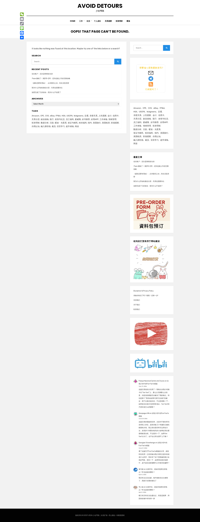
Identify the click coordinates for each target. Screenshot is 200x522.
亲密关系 (93, 116)
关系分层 (36, 119)
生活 (88, 21)
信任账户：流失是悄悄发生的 (42, 74)
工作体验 (103, 119)
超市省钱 (70, 126)
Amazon (35, 116)
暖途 (128, 21)
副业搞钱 (45, 119)
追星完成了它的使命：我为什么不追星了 (46, 92)
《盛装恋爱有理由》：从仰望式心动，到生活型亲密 (50, 83)
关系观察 (108, 21)
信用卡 (116, 116)
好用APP (94, 119)
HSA (63, 116)
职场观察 (115, 123)
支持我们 (136, 300)
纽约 (90, 123)
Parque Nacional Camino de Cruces (151, 381)
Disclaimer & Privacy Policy (143, 291)
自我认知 (36, 126)
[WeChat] (22, 14)
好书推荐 (86, 119)
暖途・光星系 (61, 123)
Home (72, 21)
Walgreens (78, 116)
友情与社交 (60, 119)
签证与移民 (73, 123)
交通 (86, 116)
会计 (110, 116)
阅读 (77, 126)
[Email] (22, 19)
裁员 (54, 126)
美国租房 (106, 123)
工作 (81, 21)
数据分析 (45, 123)
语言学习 (61, 126)
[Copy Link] (22, 23)
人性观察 (102, 116)
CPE (42, 116)
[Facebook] (22, 33)
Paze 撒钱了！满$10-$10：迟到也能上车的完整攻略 (51, 78)
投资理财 (119, 21)
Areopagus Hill (144, 413)
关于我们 (136, 305)
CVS (47, 116)
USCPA (70, 116)
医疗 (52, 119)
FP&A (58, 116)
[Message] (22, 28)
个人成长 (97, 21)
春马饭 (141, 469)
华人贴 (141, 487)
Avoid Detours (100, 6)
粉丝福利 (83, 123)
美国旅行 (97, 123)
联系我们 (136, 309)
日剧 (52, 123)
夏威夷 (78, 119)
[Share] (22, 37)
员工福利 (70, 119)
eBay (52, 116)
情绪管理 (112, 119)
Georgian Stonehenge (147, 443)
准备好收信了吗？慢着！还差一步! (145, 296)
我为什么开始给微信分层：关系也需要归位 (47, 88)
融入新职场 (46, 126)
